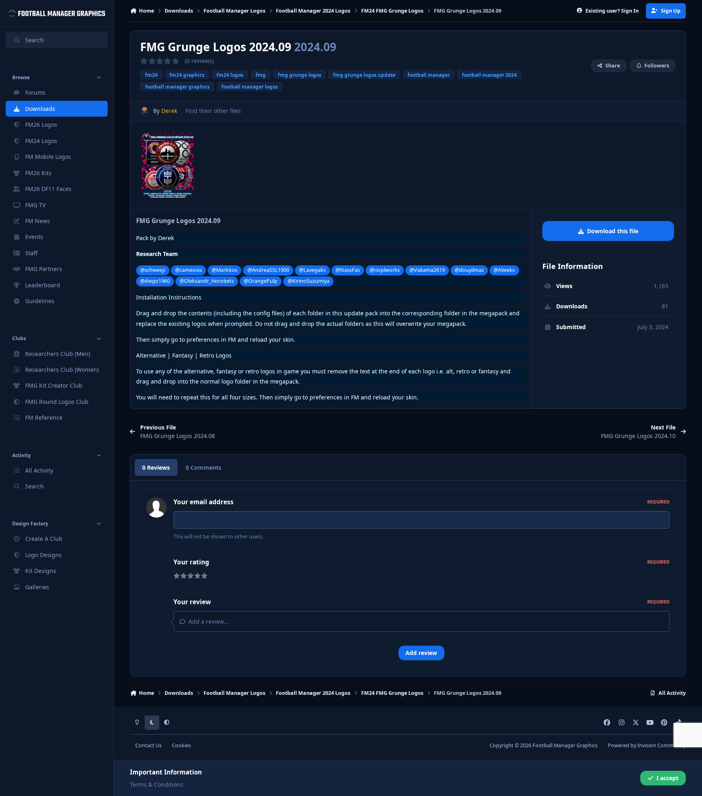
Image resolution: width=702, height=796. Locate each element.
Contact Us (148, 745)
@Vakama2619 (427, 270)
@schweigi (152, 270)
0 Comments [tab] (203, 467)
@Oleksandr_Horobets (207, 281)
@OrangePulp (260, 281)
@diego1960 (155, 281)
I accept (667, 778)
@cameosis (188, 270)
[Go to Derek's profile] (144, 111)
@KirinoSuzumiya (308, 281)
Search (34, 40)
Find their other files (213, 111)
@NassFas (348, 270)
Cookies (181, 745)
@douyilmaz (469, 270)
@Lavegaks (312, 270)
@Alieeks (504, 270)
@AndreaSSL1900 (268, 270)
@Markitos (224, 270)
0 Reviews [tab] (156, 467)
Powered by (647, 745)
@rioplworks (385, 270)
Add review (421, 653)
